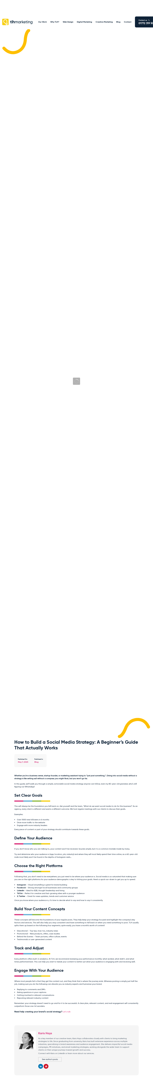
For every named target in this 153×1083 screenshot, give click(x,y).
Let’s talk (67, 1012)
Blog (36, 762)
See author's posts (50, 1059)
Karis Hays (45, 1033)
